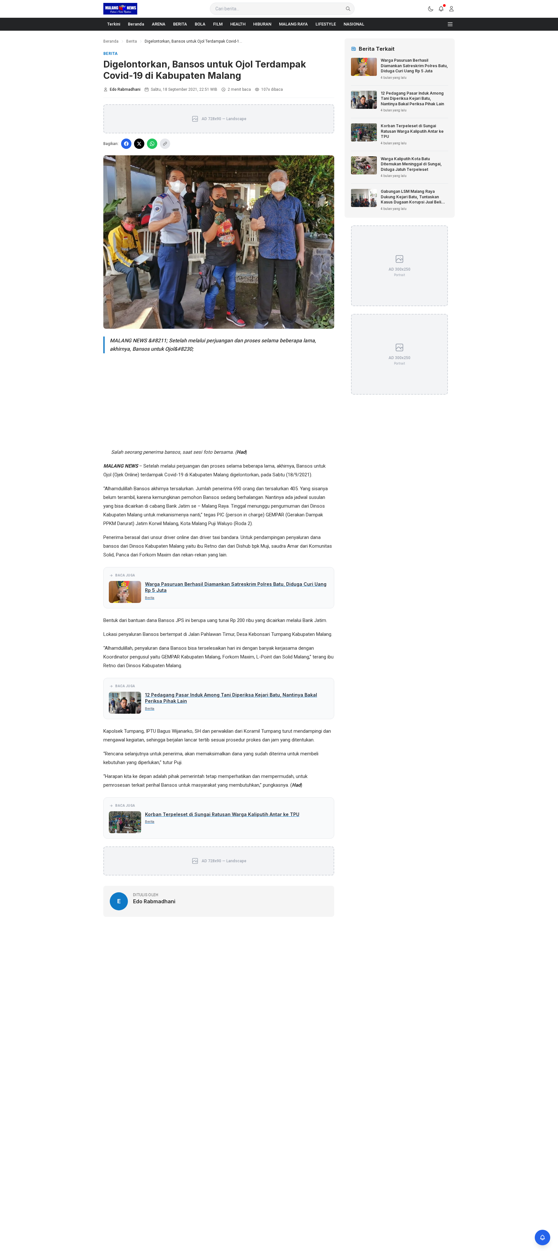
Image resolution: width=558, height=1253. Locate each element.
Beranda (136, 24)
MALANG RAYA (293, 24)
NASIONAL (354, 24)
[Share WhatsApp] (152, 144)
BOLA (200, 24)
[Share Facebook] (126, 144)
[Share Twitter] (139, 144)
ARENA (158, 24)
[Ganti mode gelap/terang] (431, 8)
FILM (217, 24)
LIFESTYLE (325, 24)
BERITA (180, 24)
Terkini (113, 24)
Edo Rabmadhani (125, 89)
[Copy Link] (165, 144)
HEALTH (237, 24)
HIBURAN (262, 24)
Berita (131, 41)
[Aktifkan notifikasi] (542, 1237)
